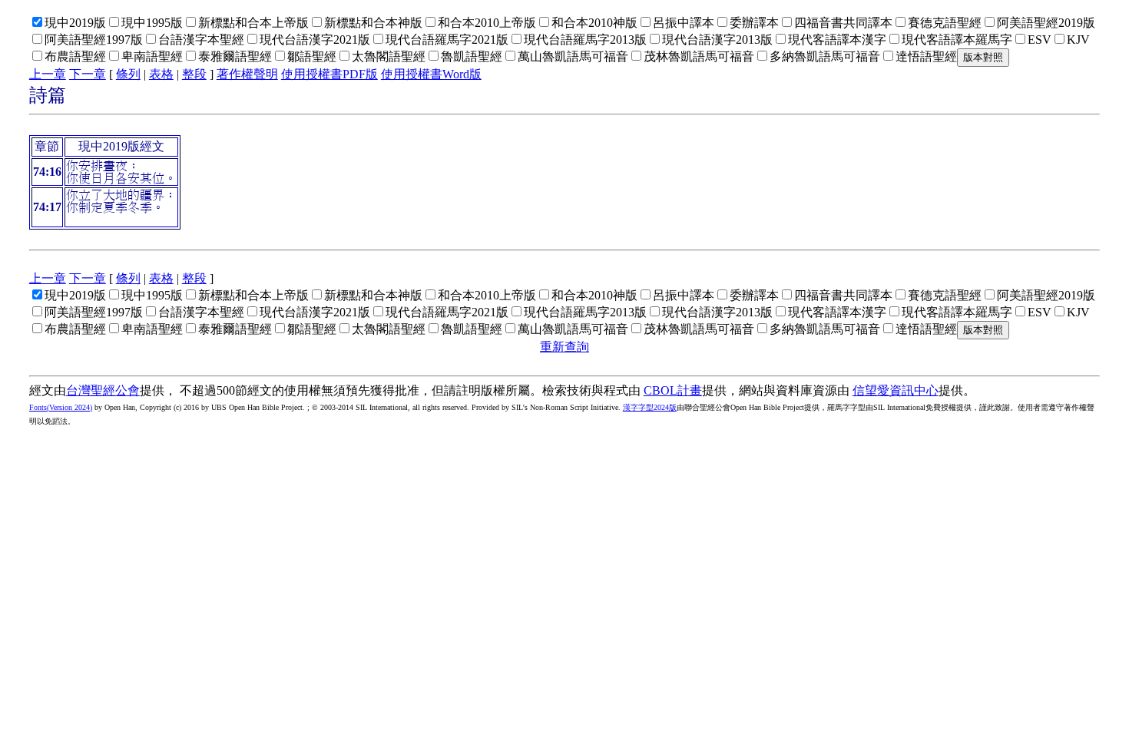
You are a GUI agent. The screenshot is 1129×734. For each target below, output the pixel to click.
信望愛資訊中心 (896, 390)
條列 (128, 74)
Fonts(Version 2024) (60, 407)
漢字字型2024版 (650, 407)
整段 (194, 74)
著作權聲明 (247, 74)
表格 (161, 74)
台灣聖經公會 (103, 390)
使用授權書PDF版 (329, 74)
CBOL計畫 (673, 390)
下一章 (87, 74)
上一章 (47, 74)
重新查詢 (564, 346)
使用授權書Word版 (431, 74)
